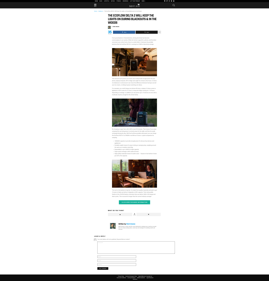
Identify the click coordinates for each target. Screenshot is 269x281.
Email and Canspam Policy (131, 276)
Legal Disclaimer (149, 277)
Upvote (120, 214)
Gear (100, 1)
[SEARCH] (174, 5)
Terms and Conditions (121, 277)
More (143, 1)
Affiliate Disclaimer (141, 277)
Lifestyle (106, 1)
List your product (135, 1)
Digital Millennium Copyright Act (145, 276)
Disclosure (135, 279)
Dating (113, 1)
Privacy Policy (121, 276)
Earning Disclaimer (131, 277)
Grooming (125, 1)
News (96, 1)
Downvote (148, 214)
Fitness (118, 1)
